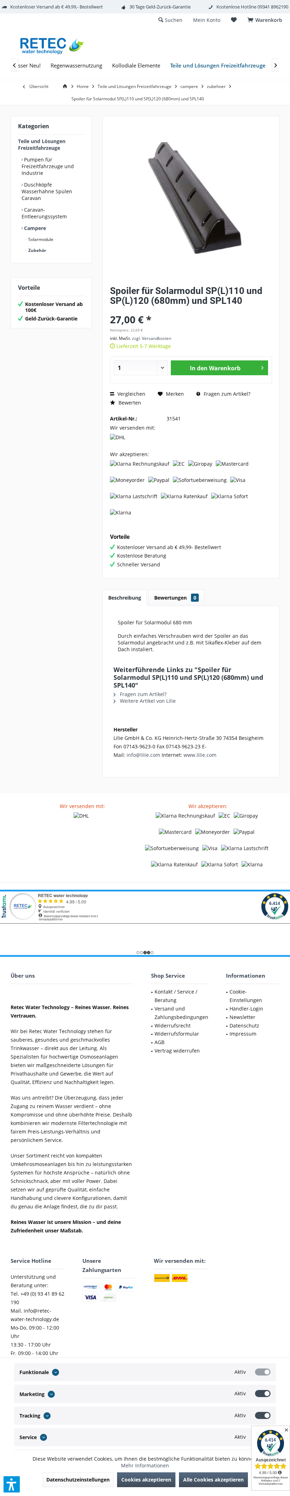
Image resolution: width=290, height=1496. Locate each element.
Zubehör (36, 250)
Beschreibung (124, 597)
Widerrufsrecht (173, 1025)
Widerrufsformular (177, 1033)
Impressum (243, 1033)
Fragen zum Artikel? (226, 393)
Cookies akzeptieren (146, 1479)
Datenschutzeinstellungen (78, 1479)
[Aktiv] (263, 1372)
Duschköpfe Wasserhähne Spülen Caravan (47, 191)
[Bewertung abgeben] (191, 310)
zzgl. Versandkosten (151, 338)
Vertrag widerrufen (177, 1050)
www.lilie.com (200, 755)
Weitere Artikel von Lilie (147, 700)
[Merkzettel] (234, 20)
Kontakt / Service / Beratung (176, 995)
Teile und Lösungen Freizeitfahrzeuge (41, 144)
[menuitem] (266, 20)
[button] (12, 1484)
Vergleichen (130, 393)
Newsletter (242, 1017)
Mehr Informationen (145, 1465)
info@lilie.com (143, 755)
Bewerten (129, 402)
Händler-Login (246, 1008)
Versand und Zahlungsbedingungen (181, 1012)
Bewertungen (175, 597)
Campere (34, 228)
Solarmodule (40, 239)
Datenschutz (244, 1025)
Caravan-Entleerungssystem (44, 213)
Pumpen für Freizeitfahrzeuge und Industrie (48, 166)
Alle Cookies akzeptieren (213, 1479)
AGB (159, 1042)
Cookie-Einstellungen (246, 995)
